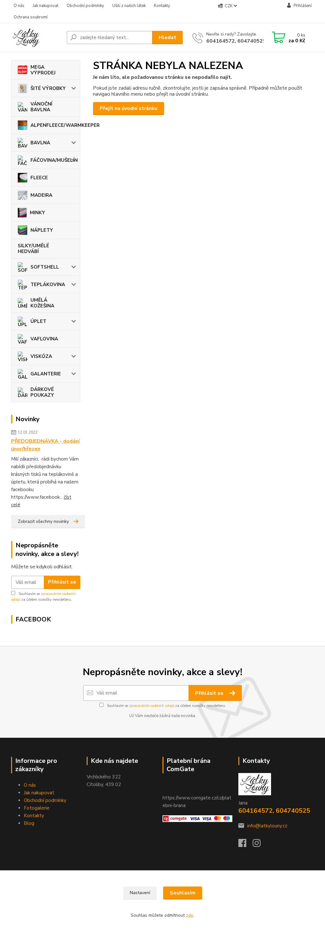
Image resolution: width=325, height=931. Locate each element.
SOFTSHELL (44, 267)
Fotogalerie (37, 808)
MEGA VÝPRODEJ (43, 70)
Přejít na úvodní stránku (128, 108)
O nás (19, 6)
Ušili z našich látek (129, 6)
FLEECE (39, 178)
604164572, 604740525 (236, 41)
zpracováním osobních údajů (151, 705)
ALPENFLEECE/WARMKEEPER (55, 125)
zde (189, 915)
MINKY (37, 212)
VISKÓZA (41, 356)
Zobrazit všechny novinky (43, 521)
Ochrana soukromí (31, 17)
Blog (29, 823)
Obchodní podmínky (85, 6)
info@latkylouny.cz (267, 826)
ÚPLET (38, 321)
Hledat (167, 37)
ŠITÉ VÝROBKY (48, 88)
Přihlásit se (62, 581)
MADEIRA (41, 195)
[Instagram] (260, 845)
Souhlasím (183, 892)
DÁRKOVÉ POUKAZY (42, 392)
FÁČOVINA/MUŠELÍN (54, 160)
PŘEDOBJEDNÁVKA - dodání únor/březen (45, 445)
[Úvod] (36, 37)
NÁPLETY (41, 230)
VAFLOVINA (44, 339)
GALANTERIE (45, 374)
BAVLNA (40, 143)
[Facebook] (245, 845)
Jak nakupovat (45, 6)
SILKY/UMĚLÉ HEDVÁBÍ (33, 249)
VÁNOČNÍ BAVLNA (41, 107)
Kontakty (162, 6)
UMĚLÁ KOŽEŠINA (42, 303)
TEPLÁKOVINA (47, 284)
